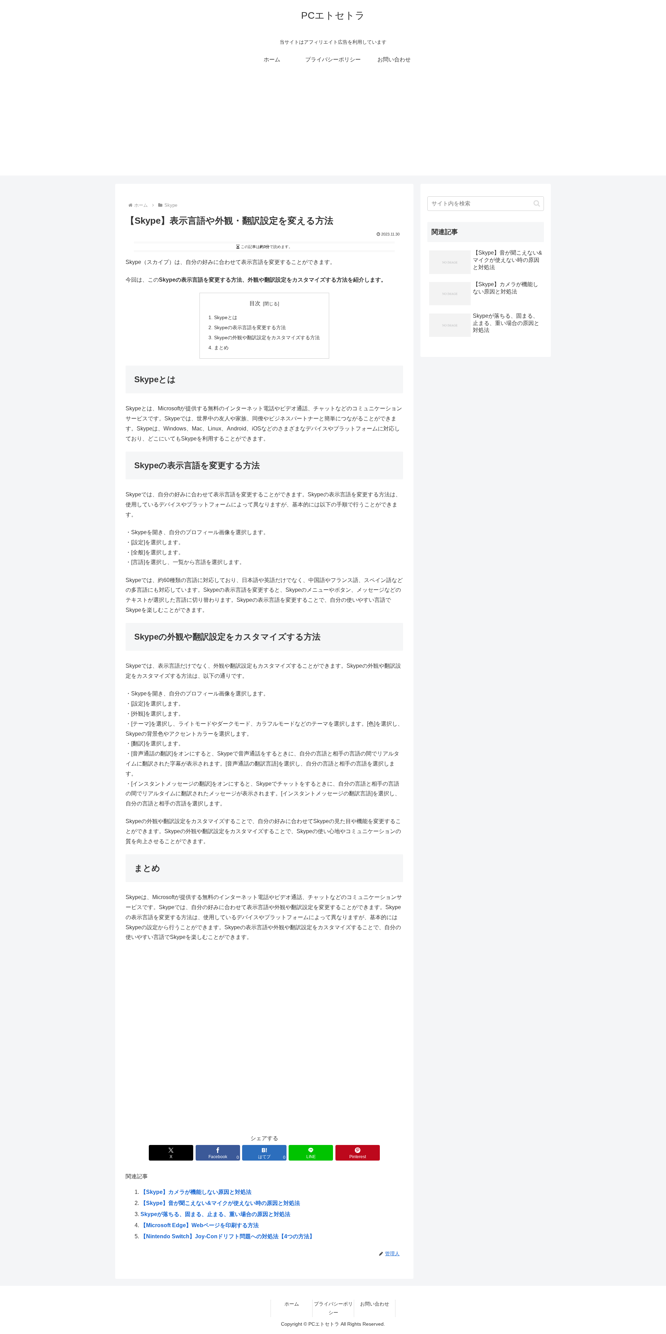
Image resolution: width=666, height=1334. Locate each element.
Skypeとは (225, 317)
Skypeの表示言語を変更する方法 (250, 327)
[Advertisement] (333, 127)
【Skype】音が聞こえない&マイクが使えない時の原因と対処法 (220, 1203)
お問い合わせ (374, 1304)
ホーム (291, 1304)
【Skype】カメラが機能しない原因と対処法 (195, 1192)
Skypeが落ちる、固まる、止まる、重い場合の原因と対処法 (215, 1214)
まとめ (221, 347)
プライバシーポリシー (333, 1308)
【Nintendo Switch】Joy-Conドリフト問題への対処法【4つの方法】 (227, 1236)
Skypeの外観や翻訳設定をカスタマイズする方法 (267, 337)
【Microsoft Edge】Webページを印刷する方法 (199, 1225)
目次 (255, 303)
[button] (537, 203)
